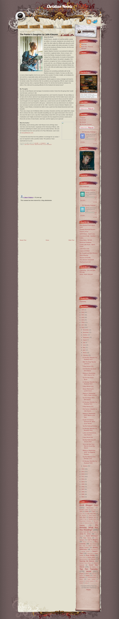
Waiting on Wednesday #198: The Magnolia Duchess (89, 452)
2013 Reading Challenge (88, 205)
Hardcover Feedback (85, 242)
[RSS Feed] (88, 21)
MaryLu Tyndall (92, 545)
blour (87, 573)
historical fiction (92, 577)
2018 (83, 322)
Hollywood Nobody (89, 523)
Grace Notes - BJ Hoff (86, 240)
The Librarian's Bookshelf (87, 259)
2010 (83, 481)
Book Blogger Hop (89, 505)
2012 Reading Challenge (88, 190)
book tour (94, 573)
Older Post (71, 240)
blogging (82, 573)
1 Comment (42, 143)
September (86, 337)
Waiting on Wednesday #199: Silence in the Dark (89, 415)
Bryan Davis (93, 509)
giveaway (82, 577)
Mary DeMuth (93, 543)
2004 (83, 496)
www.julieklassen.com (27, 132)
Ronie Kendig (90, 555)
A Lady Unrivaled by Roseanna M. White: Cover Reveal (89, 421)
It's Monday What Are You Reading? (89, 527)
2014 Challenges (70, 27)
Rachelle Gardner (86, 551)
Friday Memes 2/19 (88, 386)
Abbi (87, 134)
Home (22, 27)
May (84, 347)
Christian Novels (59, 6)
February (85, 355)
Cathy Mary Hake (91, 513)
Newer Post (23, 240)
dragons (81, 575)
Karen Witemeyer (92, 536)
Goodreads (83, 120)
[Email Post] (47, 143)
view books (95, 143)
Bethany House (29, 144)
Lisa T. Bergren (93, 540)
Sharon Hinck (82, 557)
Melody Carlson (84, 547)
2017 (83, 325)
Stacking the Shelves (87, 561)
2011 (82, 479)
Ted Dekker (92, 567)
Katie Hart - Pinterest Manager (87, 47)
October (85, 335)
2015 (83, 469)
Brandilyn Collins (84, 509)
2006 (83, 491)
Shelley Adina (91, 557)
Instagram (82, 117)
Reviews (35, 27)
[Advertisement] (88, 285)
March (85, 352)
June (84, 345)
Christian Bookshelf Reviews (87, 229)
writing (86, 583)
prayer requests (91, 579)
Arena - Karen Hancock (86, 274)
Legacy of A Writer (85, 251)
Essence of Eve (84, 231)
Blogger (88, 589)
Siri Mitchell (92, 559)
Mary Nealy (82, 545)
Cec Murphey (83, 515)
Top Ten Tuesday (89, 569)
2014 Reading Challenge (88, 132)
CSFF (93, 511)
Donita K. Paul (83, 519)
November (86, 332)
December (86, 330)
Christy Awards (92, 515)
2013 (83, 474)
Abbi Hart (84, 44)
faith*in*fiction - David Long (87, 234)
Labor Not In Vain (84, 248)
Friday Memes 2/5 (88, 437)
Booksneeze (90, 507)
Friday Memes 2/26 (88, 366)
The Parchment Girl (85, 262)
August (85, 340)
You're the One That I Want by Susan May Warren (89, 446)
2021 (83, 315)
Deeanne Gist (92, 517)
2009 (83, 484)
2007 (83, 489)
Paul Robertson (94, 549)
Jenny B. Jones (85, 534)
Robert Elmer (90, 553)
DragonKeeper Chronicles (85, 521)
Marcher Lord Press (87, 541)
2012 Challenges (84, 186)
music (81, 579)
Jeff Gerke (93, 532)
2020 (83, 317)
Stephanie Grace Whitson (85, 563)
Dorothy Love (92, 519)
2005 (83, 494)
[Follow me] (94, 21)
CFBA (86, 511)
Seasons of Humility (85, 257)
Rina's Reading (84, 255)
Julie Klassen (47, 144)
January (85, 466)
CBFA (81, 511)
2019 (83, 320)
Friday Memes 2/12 (88, 406)
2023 (83, 310)
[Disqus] (47, 171)
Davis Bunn (83, 517)
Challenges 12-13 (51, 27)
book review (38, 144)
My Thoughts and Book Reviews (88, 253)
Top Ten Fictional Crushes (90, 426)
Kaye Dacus (87, 538)
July (84, 342)
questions (82, 581)
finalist (94, 575)
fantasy (88, 575)
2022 (83, 312)
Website (82, 105)
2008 (83, 486)
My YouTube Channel (86, 124)
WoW (88, 571)
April (84, 350)
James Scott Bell (84, 532)
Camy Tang (82, 513)
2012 (83, 476)
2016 (83, 327)
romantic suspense (90, 581)
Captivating (83, 301)
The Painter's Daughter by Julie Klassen (39, 34)
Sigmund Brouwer (83, 559)
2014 (83, 471)
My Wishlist (83, 122)
